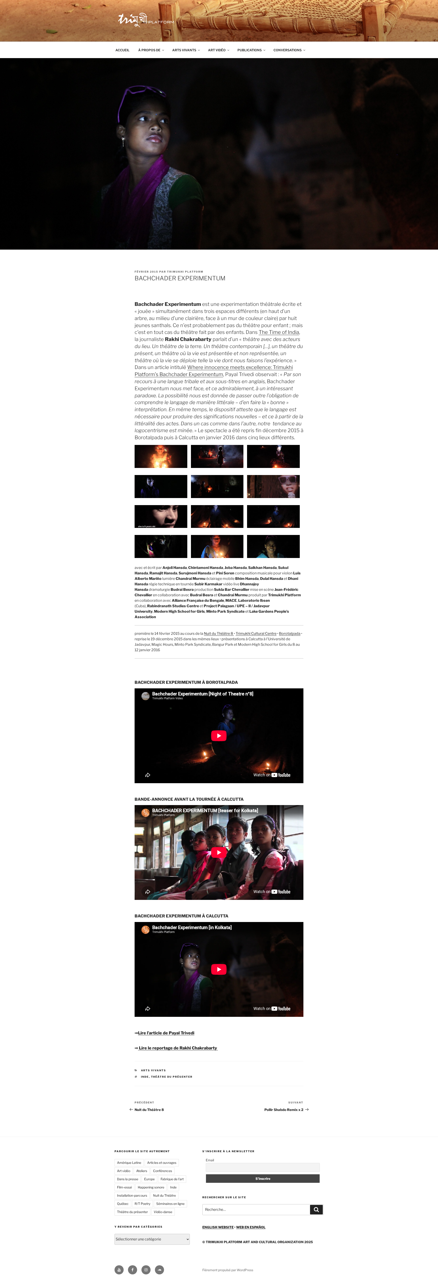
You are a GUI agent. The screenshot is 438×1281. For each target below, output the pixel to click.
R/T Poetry (142, 1204)
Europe (149, 1179)
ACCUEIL (122, 50)
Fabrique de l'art (172, 1179)
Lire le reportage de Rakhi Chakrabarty (178, 1048)
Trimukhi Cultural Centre (256, 633)
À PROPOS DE (149, 50)
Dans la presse (127, 1179)
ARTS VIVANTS (184, 50)
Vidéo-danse (163, 1212)
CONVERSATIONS (288, 50)
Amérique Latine (129, 1163)
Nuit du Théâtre (164, 1195)
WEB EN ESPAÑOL (251, 1227)
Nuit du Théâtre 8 (219, 633)
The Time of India (279, 332)
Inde (145, 1076)
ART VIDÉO (217, 50)
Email (210, 1160)
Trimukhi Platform (185, 271)
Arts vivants (153, 1070)
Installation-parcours (132, 1195)
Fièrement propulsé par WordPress (227, 1270)
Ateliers (141, 1171)
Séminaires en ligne (170, 1204)
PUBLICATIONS (249, 50)
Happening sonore (151, 1187)
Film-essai (124, 1187)
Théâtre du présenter (172, 1076)
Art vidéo (123, 1171)
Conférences (162, 1171)
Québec (123, 1204)
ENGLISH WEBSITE (218, 1227)
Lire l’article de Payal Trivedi (166, 1032)
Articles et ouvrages (161, 1163)
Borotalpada (289, 633)
